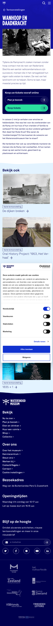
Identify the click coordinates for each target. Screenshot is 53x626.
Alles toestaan (26, 349)
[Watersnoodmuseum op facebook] (16, 551)
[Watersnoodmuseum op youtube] (37, 551)
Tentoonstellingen (15, 10)
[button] (47, 542)
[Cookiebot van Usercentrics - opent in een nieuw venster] (39, 266)
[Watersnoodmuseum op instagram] (26, 551)
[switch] (46, 316)
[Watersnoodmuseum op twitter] (5, 551)
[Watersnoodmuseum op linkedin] (48, 551)
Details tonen (39, 341)
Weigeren (26, 357)
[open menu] (49, 3)
